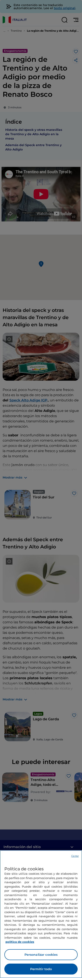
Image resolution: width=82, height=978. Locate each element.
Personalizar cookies (41, 955)
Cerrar (75, 855)
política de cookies (19, 941)
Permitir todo (41, 969)
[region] (41, 914)
